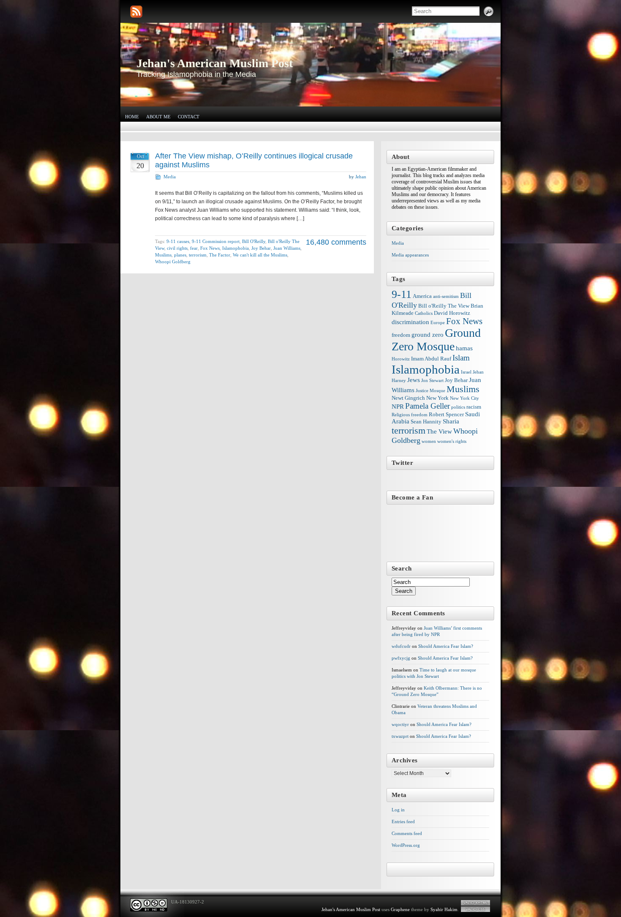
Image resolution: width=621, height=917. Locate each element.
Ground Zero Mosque (436, 339)
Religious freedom (410, 414)
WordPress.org (406, 845)
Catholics (424, 313)
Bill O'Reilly (253, 241)
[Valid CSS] (475, 909)
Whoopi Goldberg (173, 261)
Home (132, 116)
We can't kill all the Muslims (260, 254)
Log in (398, 809)
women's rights (451, 441)
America (422, 296)
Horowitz (401, 359)
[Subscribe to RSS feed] (136, 11)
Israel (466, 372)
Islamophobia (235, 248)
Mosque (437, 390)
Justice (422, 390)
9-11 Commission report (216, 241)
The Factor (219, 254)
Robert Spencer (446, 414)
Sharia (451, 421)
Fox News (210, 248)
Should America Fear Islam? (445, 646)
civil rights (177, 248)
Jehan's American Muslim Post (214, 63)
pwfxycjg (401, 657)
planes (180, 254)
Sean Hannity (426, 421)
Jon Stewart (432, 380)
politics (458, 407)
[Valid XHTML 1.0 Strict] (475, 903)
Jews (413, 380)
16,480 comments (336, 242)
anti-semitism (446, 296)
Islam (461, 357)
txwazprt (400, 736)
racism (473, 407)
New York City (464, 398)
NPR (398, 406)
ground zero (427, 334)
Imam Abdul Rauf (431, 358)
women (429, 441)
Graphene (400, 909)
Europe (437, 322)
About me (158, 116)
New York (437, 398)
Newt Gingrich (408, 398)
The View (439, 431)
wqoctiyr (400, 724)
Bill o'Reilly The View (443, 306)
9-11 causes (177, 241)
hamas (464, 348)
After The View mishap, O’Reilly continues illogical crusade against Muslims (254, 160)
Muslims (163, 254)
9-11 (401, 294)
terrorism (198, 254)
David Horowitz (452, 313)
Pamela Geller (427, 405)
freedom (401, 335)
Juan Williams (286, 248)
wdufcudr (401, 646)
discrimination (410, 322)
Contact (188, 116)
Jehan (360, 176)
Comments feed (407, 833)
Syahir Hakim (444, 909)
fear (194, 248)
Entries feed (403, 821)
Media (169, 176)
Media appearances (410, 254)
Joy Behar (261, 248)
